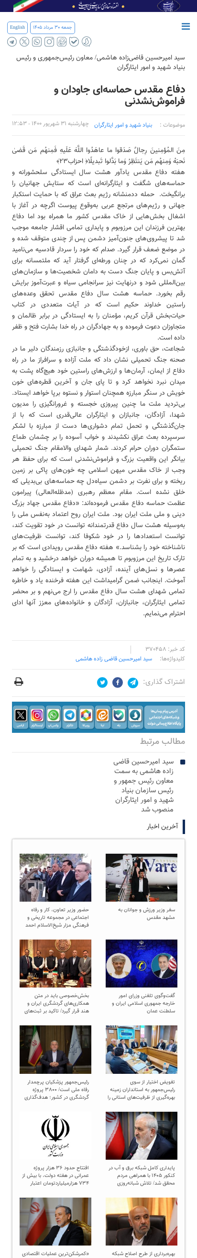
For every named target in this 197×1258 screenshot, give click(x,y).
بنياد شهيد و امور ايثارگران (123, 125)
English (17, 27)
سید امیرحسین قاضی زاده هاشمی (114, 659)
